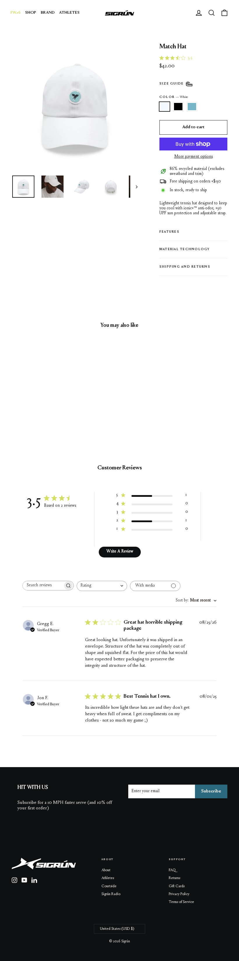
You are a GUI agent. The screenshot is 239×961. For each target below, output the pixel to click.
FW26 (15, 13)
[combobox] (102, 586)
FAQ (172, 870)
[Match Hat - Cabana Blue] (29, 399)
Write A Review (119, 552)
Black (178, 106)
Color (173, 97)
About (105, 870)
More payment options (193, 157)
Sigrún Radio (110, 894)
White (164, 106)
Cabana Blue (192, 106)
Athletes (107, 878)
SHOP (30, 13)
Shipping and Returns (184, 267)
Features (169, 232)
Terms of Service (181, 902)
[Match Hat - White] (15, 399)
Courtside (109, 886)
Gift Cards (176, 886)
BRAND (48, 13)
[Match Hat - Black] (22, 399)
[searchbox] (43, 585)
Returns (174, 878)
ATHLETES (69, 13)
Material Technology (184, 249)
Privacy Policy (179, 894)
